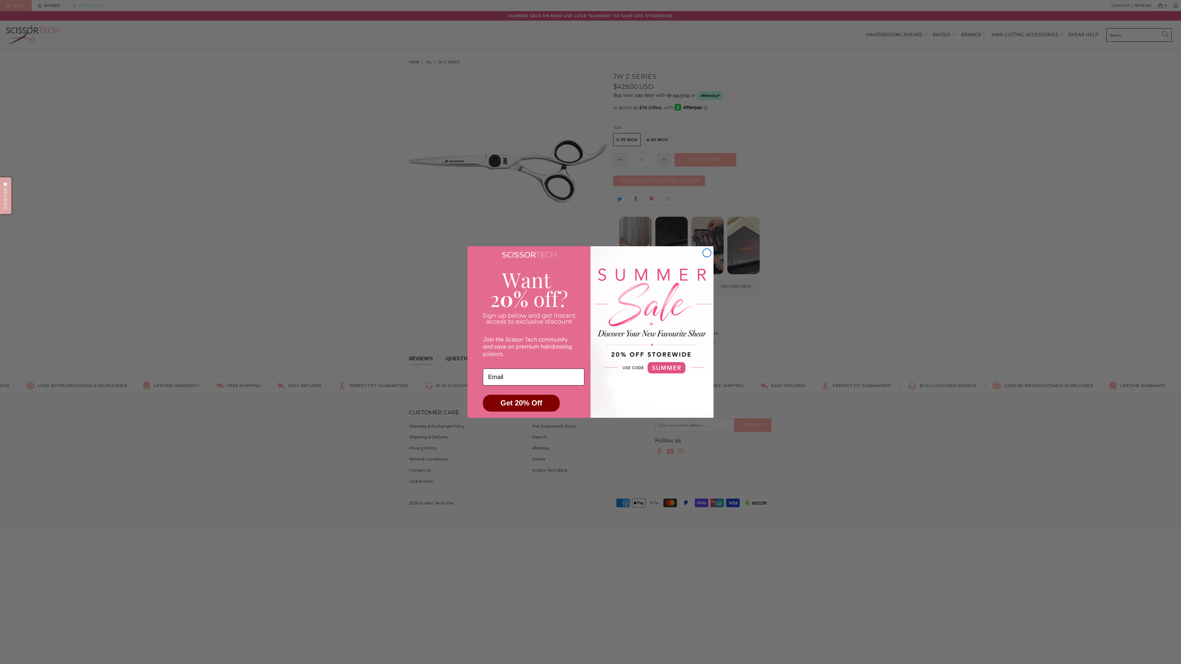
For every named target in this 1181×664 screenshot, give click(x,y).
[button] (5, 195)
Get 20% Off (521, 403)
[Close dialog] (707, 253)
